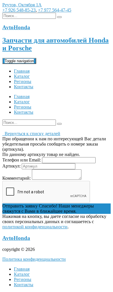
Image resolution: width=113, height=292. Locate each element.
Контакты (23, 86)
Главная (22, 71)
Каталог (22, 76)
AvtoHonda (16, 238)
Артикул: (11, 166)
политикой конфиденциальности (35, 226)
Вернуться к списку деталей (31, 133)
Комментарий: (16, 178)
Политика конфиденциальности (34, 259)
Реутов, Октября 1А (22, 4)
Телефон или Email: (21, 159)
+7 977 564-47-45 (54, 10)
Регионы (22, 81)
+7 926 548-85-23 (19, 10)
